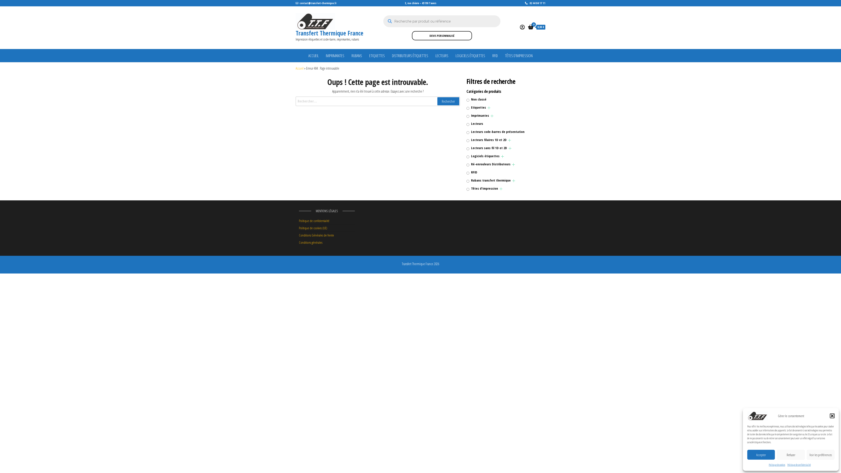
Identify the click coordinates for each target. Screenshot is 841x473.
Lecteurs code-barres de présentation (498, 131)
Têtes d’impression (519, 55)
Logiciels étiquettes (470, 55)
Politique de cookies (777, 465)
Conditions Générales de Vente (316, 235)
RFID (495, 55)
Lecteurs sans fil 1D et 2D (489, 148)
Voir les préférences (820, 455)
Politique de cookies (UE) (313, 228)
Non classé (478, 99)
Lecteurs (441, 55)
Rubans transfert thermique (491, 180)
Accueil (313, 55)
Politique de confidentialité (799, 465)
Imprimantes (335, 55)
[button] (832, 416)
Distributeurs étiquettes (410, 55)
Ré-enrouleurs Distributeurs (491, 164)
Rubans (357, 55)
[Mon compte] (522, 27)
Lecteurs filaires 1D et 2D (489, 140)
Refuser (791, 455)
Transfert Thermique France (329, 33)
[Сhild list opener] (489, 107)
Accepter (761, 455)
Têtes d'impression (484, 188)
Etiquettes (377, 55)
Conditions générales (310, 242)
